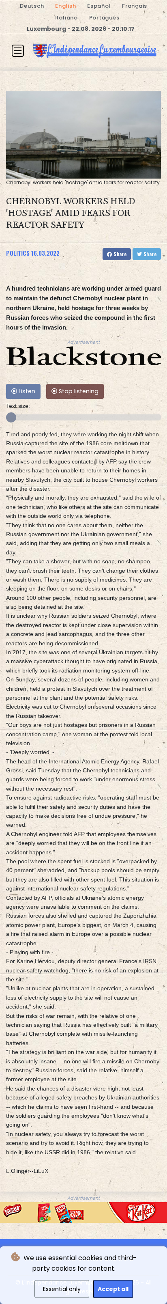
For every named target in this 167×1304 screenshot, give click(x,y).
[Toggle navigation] (17, 51)
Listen (26, 391)
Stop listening (77, 391)
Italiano (66, 18)
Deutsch (32, 6)
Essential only (62, 1289)
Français (134, 6)
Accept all (113, 1289)
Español (99, 6)
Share (119, 253)
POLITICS (18, 252)
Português (104, 18)
